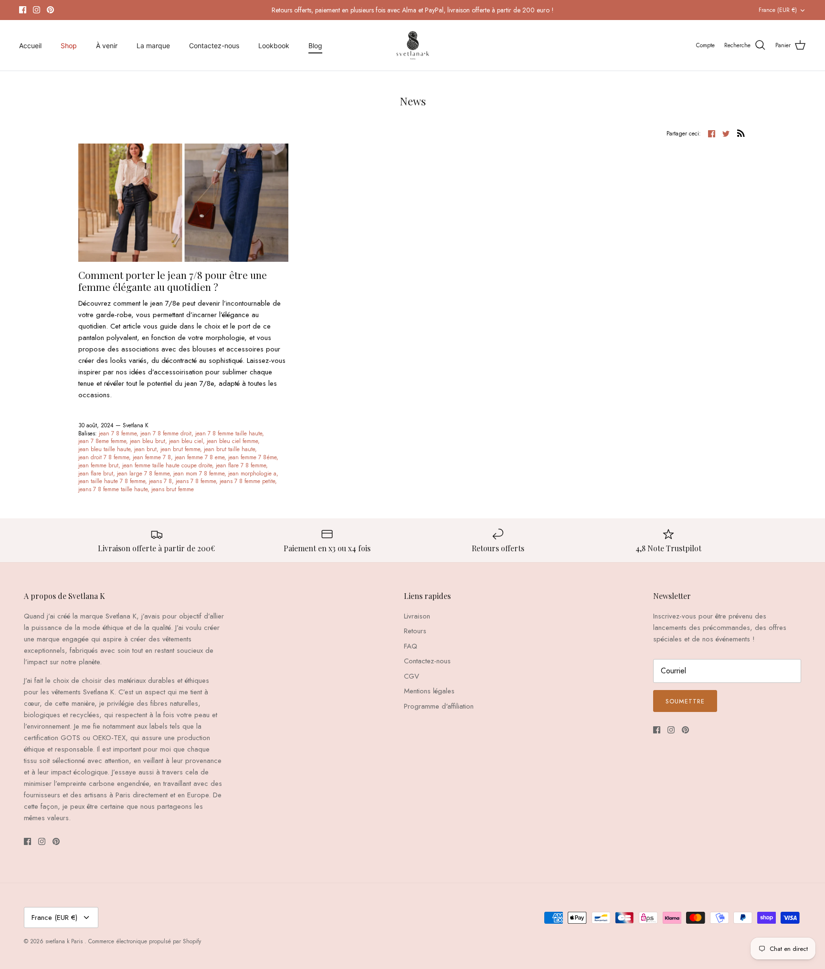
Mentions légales (429, 691)
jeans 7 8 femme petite (247, 481)
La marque (153, 45)
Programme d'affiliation (439, 706)
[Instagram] (36, 9)
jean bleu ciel (186, 441)
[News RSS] (741, 133)
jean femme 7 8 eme (199, 457)
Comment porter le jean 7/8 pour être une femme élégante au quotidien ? (172, 280)
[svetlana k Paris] (413, 46)
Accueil (30, 45)
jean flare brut (95, 473)
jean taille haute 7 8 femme (111, 481)
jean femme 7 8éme (252, 457)
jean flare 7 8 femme (241, 465)
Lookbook (273, 45)
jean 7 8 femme (118, 433)
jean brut (145, 449)
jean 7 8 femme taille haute (228, 433)
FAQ (410, 646)
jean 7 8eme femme (102, 441)
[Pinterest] (50, 9)
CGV (411, 676)
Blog (315, 45)
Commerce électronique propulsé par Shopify (144, 941)
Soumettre (685, 701)
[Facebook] (22, 9)
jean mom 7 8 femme (198, 473)
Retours (415, 631)
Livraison (417, 616)
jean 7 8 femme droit (165, 433)
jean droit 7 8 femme (103, 457)
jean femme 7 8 (152, 457)
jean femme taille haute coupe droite (167, 465)
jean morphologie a (252, 473)
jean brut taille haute (229, 449)
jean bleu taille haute (104, 449)
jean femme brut (98, 465)
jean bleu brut (147, 441)
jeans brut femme (172, 489)
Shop (69, 45)
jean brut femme (180, 449)
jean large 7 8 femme (143, 473)
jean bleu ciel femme (232, 441)
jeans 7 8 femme (196, 481)
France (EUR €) (778, 10)
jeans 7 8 (160, 481)
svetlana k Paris (65, 941)
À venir (106, 45)
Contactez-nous (214, 45)
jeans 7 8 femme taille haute (113, 489)
